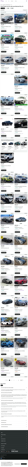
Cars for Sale (4, 4)
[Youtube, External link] (14, 451)
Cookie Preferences (3, 459)
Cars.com (5, 463)
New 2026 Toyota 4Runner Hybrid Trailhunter (16, 148)
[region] (14, 463)
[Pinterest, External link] (17, 451)
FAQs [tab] (1, 385)
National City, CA (8, 4)
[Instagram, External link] (16, 451)
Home (1, 4)
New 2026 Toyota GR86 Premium (23, 148)
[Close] (27, 461)
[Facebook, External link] (13, 451)
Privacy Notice (2, 456)
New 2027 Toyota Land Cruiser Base (4, 148)
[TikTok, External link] (12, 451)
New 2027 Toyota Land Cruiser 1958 (10, 148)
